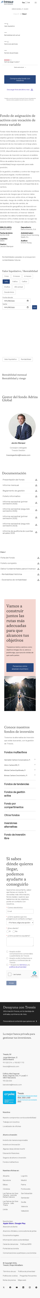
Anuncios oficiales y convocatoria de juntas (19, 1231)
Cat (28, 2)
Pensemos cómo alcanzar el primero (20, 667)
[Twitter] (4, 1287)
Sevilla (23, 1202)
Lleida (5, 1209)
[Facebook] (10, 1287)
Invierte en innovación (11, 1144)
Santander (25, 1198)
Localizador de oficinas (12, 1126)
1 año (6, 281)
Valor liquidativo (10, 359)
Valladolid (25, 1211)
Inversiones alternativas (10, 825)
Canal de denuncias (10, 1244)
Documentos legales (11, 1235)
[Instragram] (30, 1287)
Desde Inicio (9, 292)
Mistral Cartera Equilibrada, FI (14, 770)
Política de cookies (10, 1276)
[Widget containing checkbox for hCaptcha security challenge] (22, 974)
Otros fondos (12, 815)
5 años (24, 281)
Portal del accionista (11, 1248)
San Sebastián (26, 1193)
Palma (23, 1185)
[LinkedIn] (23, 1287)
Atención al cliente (10, 1227)
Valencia (24, 1206)
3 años (15, 281)
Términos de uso (9, 1271)
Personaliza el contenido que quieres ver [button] (19, 1021)
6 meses (27, 276)
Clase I (24, 14)
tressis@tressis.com (11, 1066)
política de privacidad (17, 967)
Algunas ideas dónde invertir (14, 1149)
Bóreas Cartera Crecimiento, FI (15, 775)
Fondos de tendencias (16, 784)
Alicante (6, 1176)
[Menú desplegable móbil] (35, 2)
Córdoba (6, 1189)
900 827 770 (19, 1062)
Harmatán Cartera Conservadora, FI (17, 760)
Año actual (18, 287)
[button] (20, 752)
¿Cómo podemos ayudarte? (18, 936)
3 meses (16, 276)
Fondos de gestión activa (14, 793)
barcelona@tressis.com (12, 1085)
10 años (7, 287)
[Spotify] (36, 1287)
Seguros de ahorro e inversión (14, 1158)
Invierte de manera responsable (15, 1140)
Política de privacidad (26, 1271)
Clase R (16, 14)
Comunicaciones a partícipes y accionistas (19, 1253)
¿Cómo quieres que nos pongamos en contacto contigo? (19, 918)
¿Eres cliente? (12, 928)
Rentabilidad (26, 359)
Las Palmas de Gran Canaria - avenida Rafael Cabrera (10, 1195)
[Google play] (20, 1223)
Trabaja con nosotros (11, 1122)
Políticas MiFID (26, 1244)
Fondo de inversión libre (14, 836)
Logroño (24, 1176)
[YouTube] (17, 1287)
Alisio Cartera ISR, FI (11, 765)
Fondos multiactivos (15, 752)
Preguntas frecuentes (28, 1276)
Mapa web (22, 1280)
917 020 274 (7, 1062)
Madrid (24, 1180)
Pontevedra (25, 1189)
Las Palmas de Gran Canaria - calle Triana (10, 1203)
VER (34, 307)
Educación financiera (11, 1153)
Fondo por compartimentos (13, 805)
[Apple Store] (8, 1223)
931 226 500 (7, 1081)
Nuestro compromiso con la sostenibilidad (19, 1118)
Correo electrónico (14, 908)
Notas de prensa (9, 1280)
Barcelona (7, 1180)
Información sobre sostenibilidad (16, 1240)
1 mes (6, 276)
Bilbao (5, 1185)
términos (23, 965)
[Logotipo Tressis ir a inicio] (7, 2)
